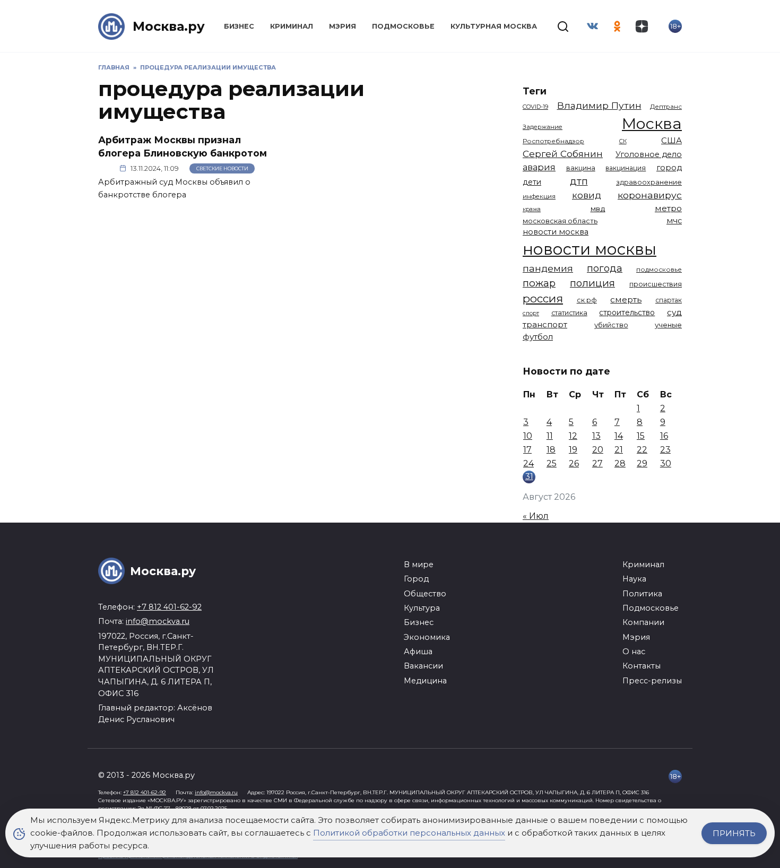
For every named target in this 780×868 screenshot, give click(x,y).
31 (529, 476)
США (671, 140)
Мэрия (342, 26)
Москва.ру (169, 26)
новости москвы (589, 249)
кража (532, 209)
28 (620, 463)
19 (573, 450)
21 (618, 450)
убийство (611, 324)
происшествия (655, 284)
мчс (674, 220)
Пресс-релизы (652, 680)
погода (604, 268)
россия (543, 298)
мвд (598, 208)
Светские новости (222, 168)
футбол (538, 337)
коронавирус (650, 195)
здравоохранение (649, 182)
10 (527, 436)
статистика (569, 313)
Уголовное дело (649, 154)
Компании (643, 622)
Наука (634, 579)
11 (550, 436)
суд (674, 312)
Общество (425, 593)
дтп (579, 181)
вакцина (580, 168)
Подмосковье (403, 26)
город (669, 167)
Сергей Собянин (563, 153)
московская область (560, 220)
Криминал (291, 26)
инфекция (539, 196)
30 (665, 463)
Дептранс (666, 106)
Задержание (542, 127)
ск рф (587, 300)
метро (668, 208)
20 (597, 450)
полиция (592, 283)
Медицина (425, 680)
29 (642, 463)
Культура (422, 608)
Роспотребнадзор (553, 141)
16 (664, 436)
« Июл (536, 516)
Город (416, 579)
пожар (539, 283)
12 (573, 436)
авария (539, 167)
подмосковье (659, 269)
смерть (626, 299)
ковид (586, 195)
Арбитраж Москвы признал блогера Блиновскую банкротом (182, 146)
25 (552, 463)
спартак (668, 300)
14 (618, 436)
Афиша (418, 651)
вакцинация (625, 168)
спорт (531, 313)
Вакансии (423, 666)
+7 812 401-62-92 (169, 607)
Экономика (427, 637)
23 (665, 450)
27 (597, 463)
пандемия (548, 268)
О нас (633, 651)
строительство (627, 312)
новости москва (555, 232)
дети (532, 182)
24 (528, 463)
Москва (652, 123)
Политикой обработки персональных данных (409, 833)
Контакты (641, 666)
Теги (535, 91)
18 (551, 450)
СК (623, 141)
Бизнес (239, 26)
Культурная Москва (493, 26)
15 (641, 436)
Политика (642, 593)
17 (527, 450)
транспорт (545, 324)
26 (574, 463)
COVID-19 (535, 106)
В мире (419, 564)
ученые (668, 324)
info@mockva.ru (157, 621)
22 (642, 450)
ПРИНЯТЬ (734, 833)
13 (596, 436)
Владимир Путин (599, 105)
